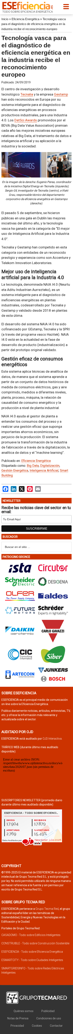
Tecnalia (26, 94)
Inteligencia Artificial (44, 470)
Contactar (56, 1025)
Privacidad (17, 1025)
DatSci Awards (25, 120)
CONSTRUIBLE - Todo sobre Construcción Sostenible (35, 943)
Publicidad (48, 1011)
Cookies (37, 1025)
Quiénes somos (23, 1011)
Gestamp (61, 94)
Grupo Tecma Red (47, 908)
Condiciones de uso (48, 1018)
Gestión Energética (14, 470)
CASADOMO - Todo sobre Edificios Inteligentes (30, 935)
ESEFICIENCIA (27, 7)
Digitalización (49, 466)
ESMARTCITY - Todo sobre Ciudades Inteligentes (32, 960)
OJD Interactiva (52, 738)
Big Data (33, 466)
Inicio (4, 19)
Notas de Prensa (17, 1018)
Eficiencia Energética (25, 19)
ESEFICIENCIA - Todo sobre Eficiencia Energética (32, 951)
